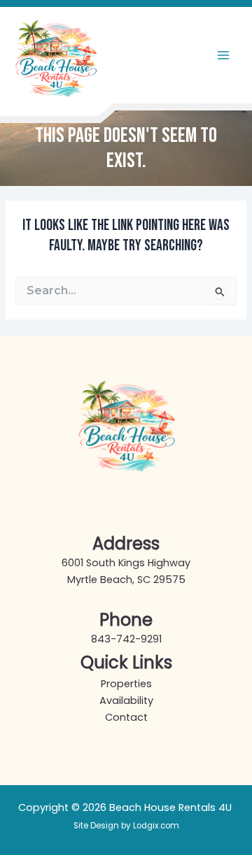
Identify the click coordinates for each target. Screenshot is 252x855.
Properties (126, 684)
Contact (126, 717)
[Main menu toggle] (223, 55)
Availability (126, 700)
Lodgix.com (156, 825)
